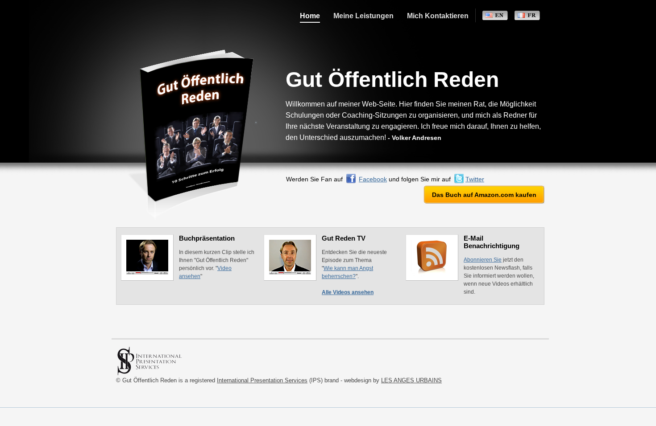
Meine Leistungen (363, 16)
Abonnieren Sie (483, 260)
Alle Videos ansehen (348, 292)
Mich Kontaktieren (438, 16)
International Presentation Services (262, 380)
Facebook (373, 179)
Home (310, 16)
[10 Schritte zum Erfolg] (145, 20)
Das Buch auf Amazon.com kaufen (484, 194)
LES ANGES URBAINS (411, 380)
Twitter (474, 179)
